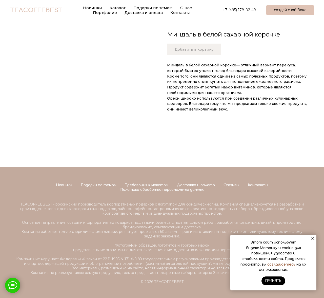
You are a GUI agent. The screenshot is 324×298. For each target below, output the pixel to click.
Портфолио (105, 12)
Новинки (64, 185)
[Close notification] (312, 238)
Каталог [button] (118, 7)
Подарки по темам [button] (153, 7)
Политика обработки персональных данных (162, 190)
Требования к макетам (146, 185)
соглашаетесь (281, 264)
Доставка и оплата (144, 12)
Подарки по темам (98, 185)
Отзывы (231, 185)
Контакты (180, 12)
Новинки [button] (92, 7)
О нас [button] (186, 7)
